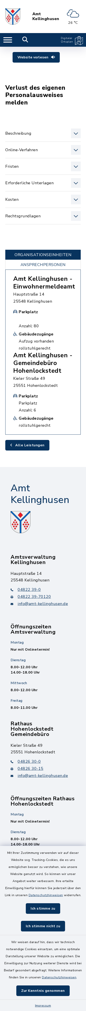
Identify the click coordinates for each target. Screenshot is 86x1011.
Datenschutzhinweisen (46, 895)
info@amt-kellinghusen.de (43, 603)
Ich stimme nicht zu (43, 926)
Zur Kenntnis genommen (43, 990)
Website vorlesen (33, 57)
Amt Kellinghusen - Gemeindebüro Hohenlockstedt (42, 363)
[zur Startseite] (12, 16)
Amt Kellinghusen (45, 16)
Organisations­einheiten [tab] (43, 254)
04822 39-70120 (34, 596)
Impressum (43, 1006)
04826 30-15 (30, 768)
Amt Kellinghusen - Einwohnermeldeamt (44, 283)
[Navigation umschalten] (7, 40)
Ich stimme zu (43, 908)
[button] (43, 133)
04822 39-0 (29, 589)
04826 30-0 (29, 761)
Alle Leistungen (29, 445)
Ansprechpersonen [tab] (43, 264)
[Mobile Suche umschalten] (25, 40)
